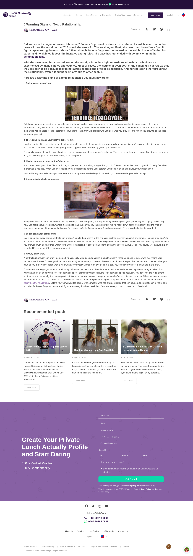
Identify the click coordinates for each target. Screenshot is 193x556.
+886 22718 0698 (98, 518)
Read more (31, 387)
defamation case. (34, 56)
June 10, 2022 (127, 357)
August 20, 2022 (79, 357)
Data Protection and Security (72, 546)
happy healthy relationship (36, 283)
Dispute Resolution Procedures (103, 546)
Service (79, 15)
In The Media (105, 15)
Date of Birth (103, 450)
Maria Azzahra (36, 30)
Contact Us (138, 15)
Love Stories (91, 15)
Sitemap (126, 546)
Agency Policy (136, 486)
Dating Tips (120, 15)
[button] (172, 15)
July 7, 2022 (51, 30)
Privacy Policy (145, 489)
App (129, 15)
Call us (68, 4)
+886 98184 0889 (98, 521)
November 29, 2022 (32, 357)
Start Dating (155, 15)
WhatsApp (103, 4)
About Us (68, 15)
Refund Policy (48, 546)
